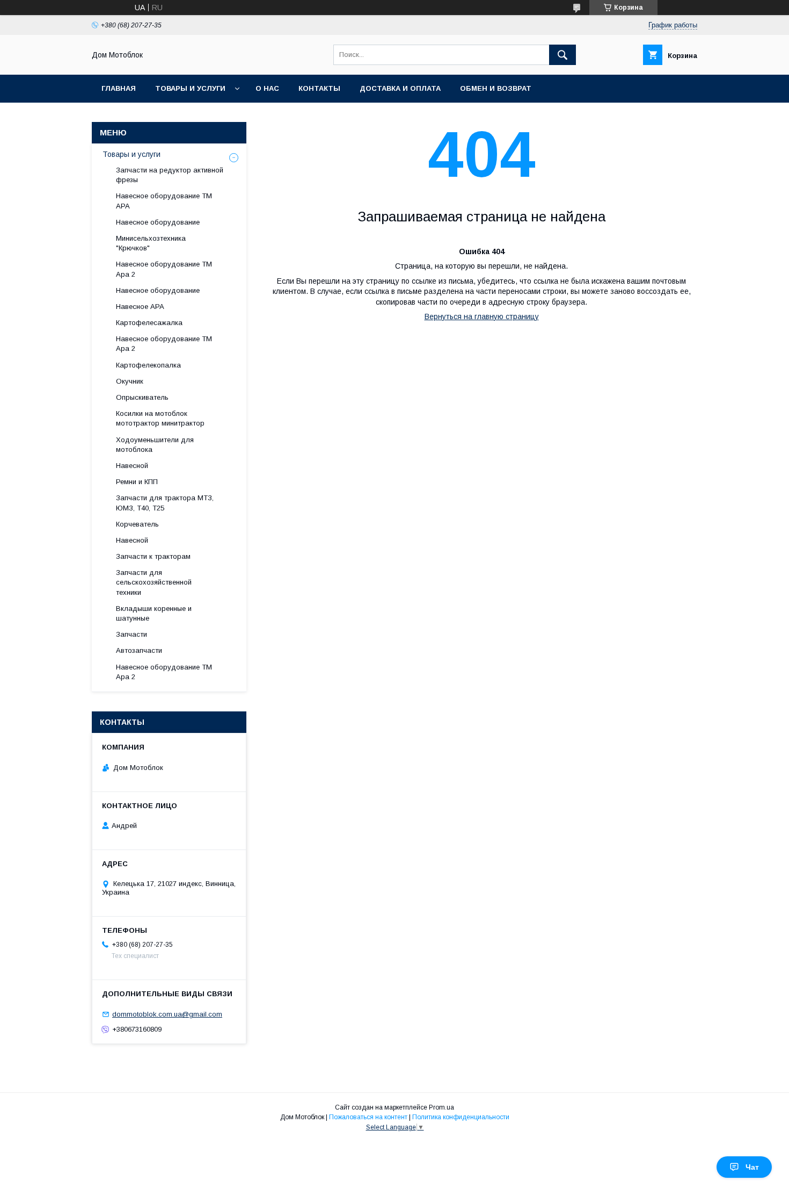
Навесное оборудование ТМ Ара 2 (164, 269)
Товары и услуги (190, 88)
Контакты (319, 88)
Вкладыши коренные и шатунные (154, 613)
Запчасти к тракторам (153, 556)
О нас (267, 88)
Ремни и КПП (137, 482)
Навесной (132, 466)
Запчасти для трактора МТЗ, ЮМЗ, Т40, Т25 (165, 503)
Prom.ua (441, 1107)
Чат (752, 1167)
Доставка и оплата (400, 88)
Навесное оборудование (158, 222)
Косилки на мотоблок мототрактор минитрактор (160, 418)
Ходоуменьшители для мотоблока (155, 444)
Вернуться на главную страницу (482, 316)
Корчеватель (137, 524)
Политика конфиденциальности (460, 1117)
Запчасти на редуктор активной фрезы (169, 175)
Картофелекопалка (148, 365)
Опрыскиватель (142, 397)
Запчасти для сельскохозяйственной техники (154, 582)
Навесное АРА (140, 307)
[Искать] (562, 55)
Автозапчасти (139, 650)
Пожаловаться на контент (368, 1117)
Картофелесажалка (149, 323)
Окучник (129, 381)
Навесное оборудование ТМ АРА (164, 201)
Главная (118, 88)
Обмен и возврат (495, 88)
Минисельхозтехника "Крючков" (151, 243)
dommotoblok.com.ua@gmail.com (167, 1014)
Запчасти (131, 634)
